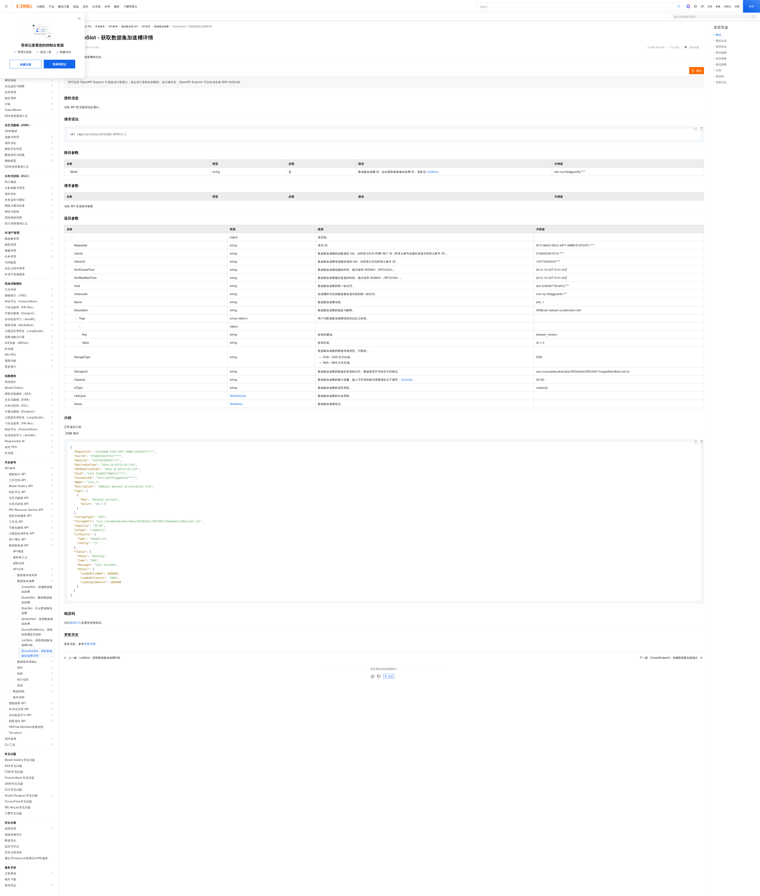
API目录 (146, 26)
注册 (737, 6)
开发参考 (100, 26)
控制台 (727, 6)
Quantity (406, 379)
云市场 (96, 6)
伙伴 (107, 6)
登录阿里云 (59, 64)
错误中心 (75, 622)
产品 (51, 6)
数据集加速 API (130, 26)
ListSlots (432, 172)
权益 (76, 6)
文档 (709, 6)
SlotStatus (236, 404)
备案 (718, 6)
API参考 (113, 26)
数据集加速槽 (161, 26)
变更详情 (90, 644)
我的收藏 (694, 47)
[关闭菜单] (6, 6)
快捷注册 (25, 64)
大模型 (40, 6)
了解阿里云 (130, 6)
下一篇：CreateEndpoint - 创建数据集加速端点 (668, 657)
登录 (751, 6)
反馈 (390, 676)
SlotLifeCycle (238, 396)
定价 (85, 6)
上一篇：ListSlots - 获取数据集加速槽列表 (94, 657)
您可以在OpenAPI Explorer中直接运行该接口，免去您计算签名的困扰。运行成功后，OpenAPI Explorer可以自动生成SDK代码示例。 (155, 82)
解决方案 (63, 6)
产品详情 (674, 47)
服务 (117, 6)
